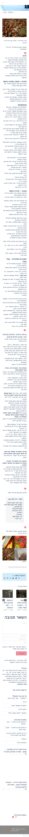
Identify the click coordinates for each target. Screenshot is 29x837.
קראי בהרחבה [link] (22, 684)
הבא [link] (5, 12)
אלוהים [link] (22, 567)
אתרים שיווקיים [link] (15, 831)
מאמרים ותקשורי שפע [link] (19, 706)
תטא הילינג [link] (22, 709)
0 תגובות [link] (5, 609)
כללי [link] (24, 702)
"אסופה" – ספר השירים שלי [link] (16, 698)
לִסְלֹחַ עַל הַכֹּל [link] (21, 742)
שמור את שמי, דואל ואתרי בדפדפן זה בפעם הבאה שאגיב (15, 648)
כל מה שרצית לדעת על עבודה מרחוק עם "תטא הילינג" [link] (16, 734)
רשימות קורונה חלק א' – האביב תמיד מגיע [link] (22, 604)
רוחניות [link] (18, 567)
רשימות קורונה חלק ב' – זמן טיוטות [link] (8, 604)
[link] (27, 6)
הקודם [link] (10, 12)
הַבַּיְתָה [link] (24, 739)
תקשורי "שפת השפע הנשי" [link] (17, 713)
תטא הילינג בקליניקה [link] (12, 567)
